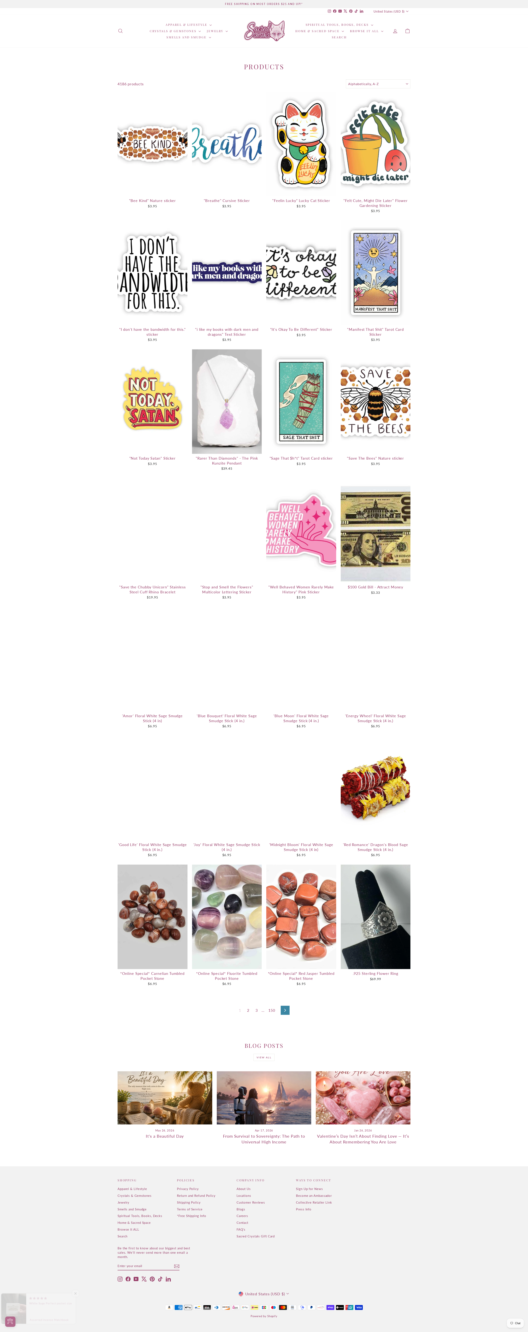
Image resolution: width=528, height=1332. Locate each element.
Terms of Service (189, 1209)
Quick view (152, 192)
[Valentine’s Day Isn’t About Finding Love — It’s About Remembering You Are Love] (363, 1097)
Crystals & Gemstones (174, 31)
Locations (244, 1195)
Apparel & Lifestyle (187, 25)
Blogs (241, 1209)
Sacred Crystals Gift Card (256, 1236)
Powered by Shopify (264, 1316)
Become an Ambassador (314, 1195)
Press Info (303, 1209)
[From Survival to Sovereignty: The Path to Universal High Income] (264, 1097)
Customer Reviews (251, 1202)
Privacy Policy (188, 1189)
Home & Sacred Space (318, 31)
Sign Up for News (309, 1189)
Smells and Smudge (187, 37)
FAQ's (241, 1229)
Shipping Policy (189, 1202)
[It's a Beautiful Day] (165, 1097)
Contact (242, 1222)
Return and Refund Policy (196, 1195)
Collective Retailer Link (314, 1202)
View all (264, 1057)
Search (339, 37)
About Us (244, 1189)
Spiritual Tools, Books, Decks (338, 25)
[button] (82, 1293)
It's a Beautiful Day (165, 1136)
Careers (242, 1216)
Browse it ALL (365, 31)
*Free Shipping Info (191, 1216)
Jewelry (215, 31)
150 (271, 1010)
